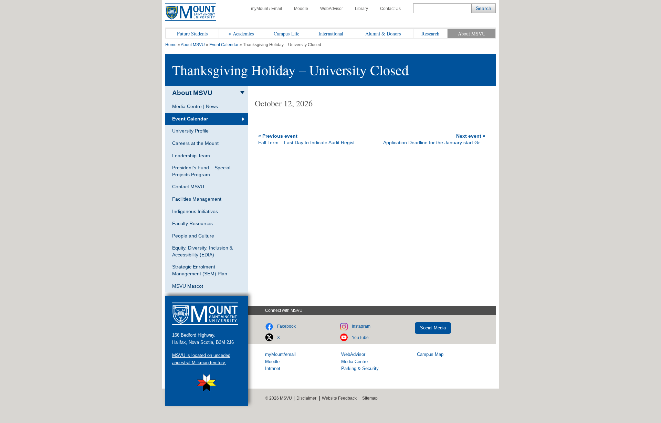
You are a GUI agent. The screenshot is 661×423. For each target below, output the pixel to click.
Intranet (272, 368)
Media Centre (354, 361)
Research (430, 33)
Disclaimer (306, 398)
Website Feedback (339, 398)
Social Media (433, 327)
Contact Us (390, 8)
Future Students (192, 33)
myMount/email (280, 354)
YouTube (360, 337)
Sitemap (370, 398)
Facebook (286, 326)
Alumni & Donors (383, 33)
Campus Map (430, 354)
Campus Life (286, 33)
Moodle (301, 8)
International (330, 33)
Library (361, 8)
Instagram (361, 326)
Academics (243, 33)
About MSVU (471, 33)
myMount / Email (266, 8)
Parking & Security (360, 368)
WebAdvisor (331, 8)
